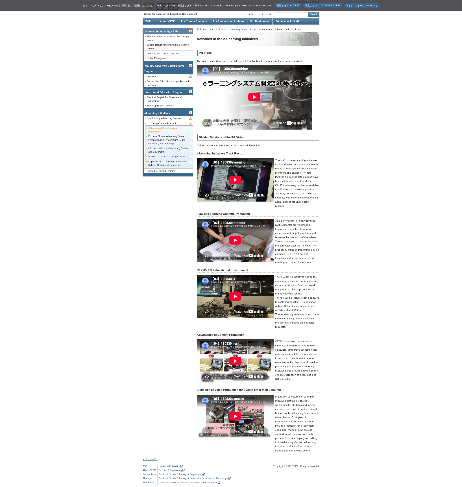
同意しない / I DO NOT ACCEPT (323, 5)
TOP (148, 21)
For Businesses (260, 21)
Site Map (147, 478)
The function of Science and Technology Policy (168, 38)
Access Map (149, 474)
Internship (152, 76)
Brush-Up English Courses (160, 105)
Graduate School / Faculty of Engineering (180, 474)
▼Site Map (267, 14)
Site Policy (148, 482)
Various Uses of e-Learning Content (166, 156)
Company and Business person (163, 53)
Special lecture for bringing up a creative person (168, 46)
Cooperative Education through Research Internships (168, 83)
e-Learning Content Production (245, 29)
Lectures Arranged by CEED (161, 31)
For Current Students (194, 21)
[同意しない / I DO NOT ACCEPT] (457, 5)
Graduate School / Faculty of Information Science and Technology (193, 478)
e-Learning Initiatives (215, 29)
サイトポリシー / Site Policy (361, 5)
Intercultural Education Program (163, 92)
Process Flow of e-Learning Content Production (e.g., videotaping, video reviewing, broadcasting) (167, 140)
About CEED (167, 21)
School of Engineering (170, 470)
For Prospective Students (228, 21)
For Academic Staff (287, 21)
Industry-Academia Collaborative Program (164, 68)
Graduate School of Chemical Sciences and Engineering (188, 482)
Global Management (157, 58)
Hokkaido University (169, 466)
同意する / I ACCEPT (288, 5)
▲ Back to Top (150, 459)
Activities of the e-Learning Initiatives (163, 130)
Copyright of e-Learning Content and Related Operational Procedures (167, 163)
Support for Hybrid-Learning (161, 171)
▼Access (253, 14)
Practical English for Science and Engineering (164, 99)
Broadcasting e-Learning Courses (164, 118)
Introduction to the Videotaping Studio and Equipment (168, 150)
